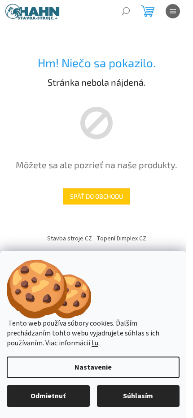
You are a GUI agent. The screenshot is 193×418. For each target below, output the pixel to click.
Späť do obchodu (96, 196)
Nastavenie (93, 367)
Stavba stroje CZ (69, 238)
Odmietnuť (48, 396)
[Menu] (173, 11)
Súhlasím (138, 396)
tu (95, 343)
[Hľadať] (126, 11)
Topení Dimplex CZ (121, 238)
